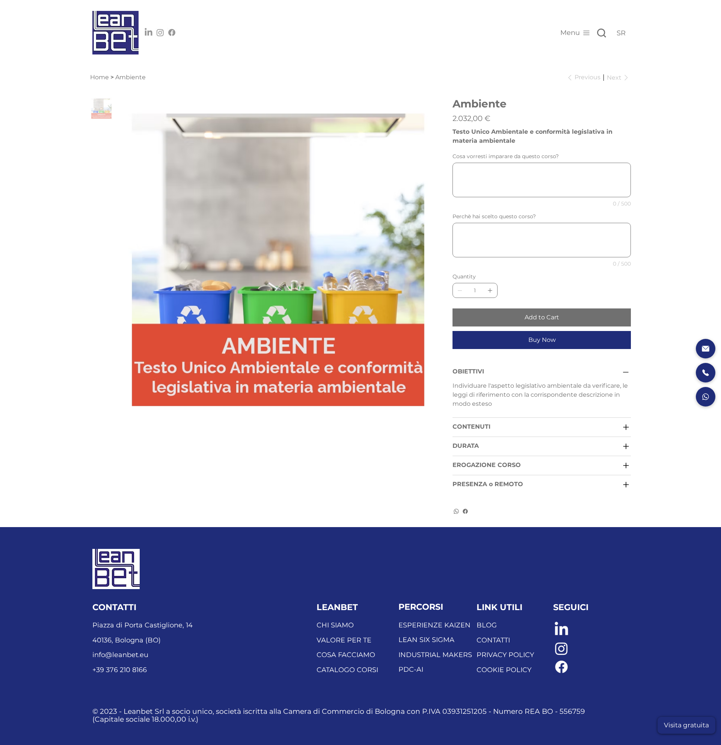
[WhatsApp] (456, 511)
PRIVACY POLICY (505, 655)
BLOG (487, 625)
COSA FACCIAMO (346, 655)
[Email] (705, 348)
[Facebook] (171, 32)
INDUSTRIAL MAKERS (435, 655)
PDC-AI (410, 669)
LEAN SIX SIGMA (426, 640)
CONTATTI (493, 640)
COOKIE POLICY (504, 670)
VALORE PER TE (344, 640)
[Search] (601, 33)
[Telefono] (705, 372)
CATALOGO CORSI (347, 670)
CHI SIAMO (335, 625)
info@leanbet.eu (120, 655)
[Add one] (490, 290)
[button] (686, 725)
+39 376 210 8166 (119, 670)
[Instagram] (160, 32)
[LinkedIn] (148, 32)
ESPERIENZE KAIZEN (434, 625)
